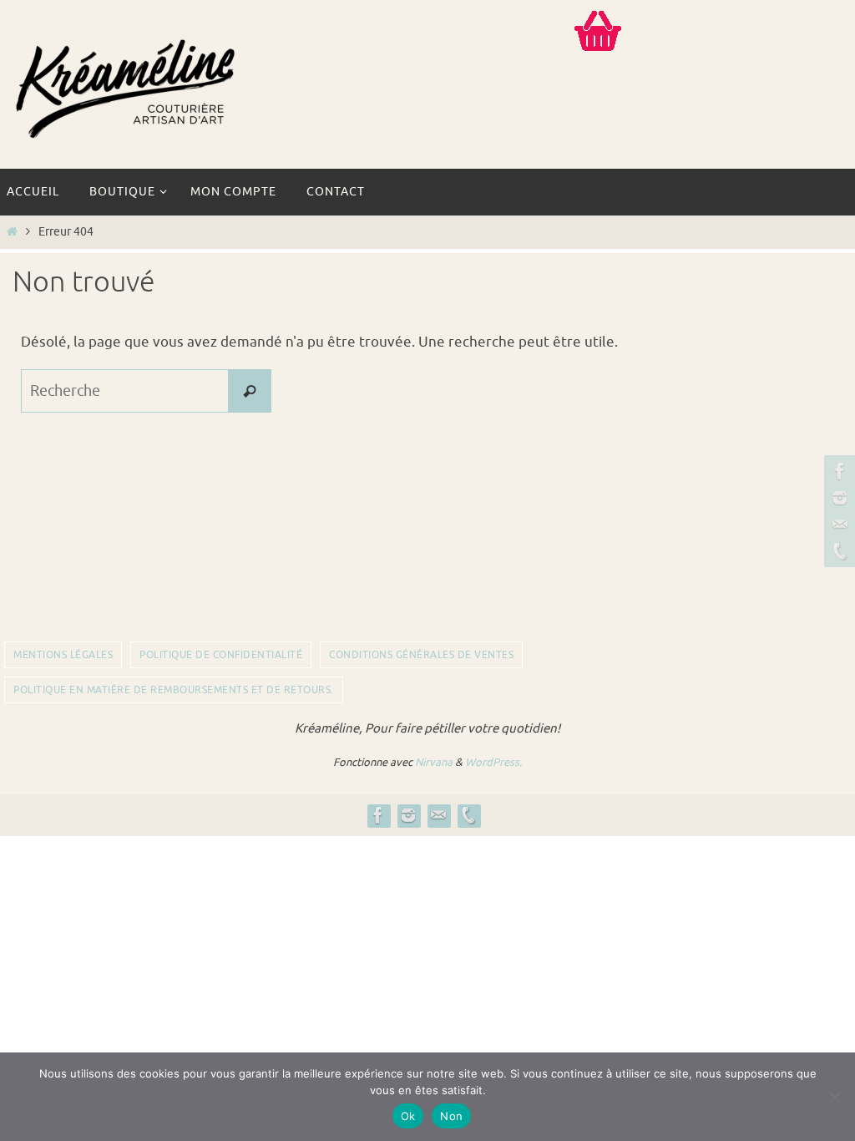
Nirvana (434, 762)
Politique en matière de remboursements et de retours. (173, 690)
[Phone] (837, 551)
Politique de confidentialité (220, 655)
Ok (408, 1116)
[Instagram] (837, 498)
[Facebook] (837, 471)
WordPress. (493, 762)
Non (451, 1116)
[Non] (834, 1096)
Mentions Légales (63, 655)
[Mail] (837, 524)
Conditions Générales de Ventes (421, 655)
